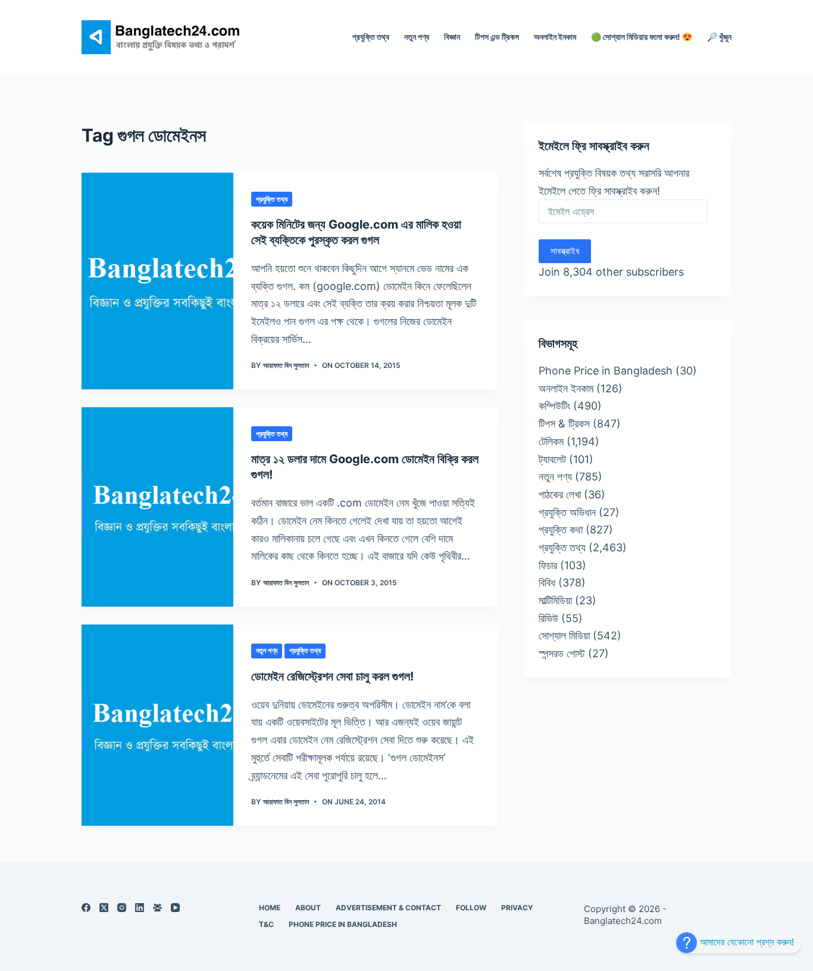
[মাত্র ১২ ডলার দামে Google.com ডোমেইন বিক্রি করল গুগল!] (158, 507)
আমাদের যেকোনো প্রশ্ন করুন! (745, 942)
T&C (266, 924)
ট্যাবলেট (552, 459)
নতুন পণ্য (416, 37)
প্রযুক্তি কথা (561, 529)
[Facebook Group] (157, 907)
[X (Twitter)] (103, 907)
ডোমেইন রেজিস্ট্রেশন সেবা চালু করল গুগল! (332, 676)
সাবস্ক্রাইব (565, 251)
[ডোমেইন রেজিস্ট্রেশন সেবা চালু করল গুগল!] (158, 725)
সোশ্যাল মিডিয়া (564, 635)
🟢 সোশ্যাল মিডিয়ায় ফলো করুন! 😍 (641, 37)
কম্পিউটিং (554, 405)
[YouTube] (175, 907)
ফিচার (548, 565)
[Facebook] (86, 907)
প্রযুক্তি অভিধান (567, 512)
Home (269, 907)
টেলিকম (551, 441)
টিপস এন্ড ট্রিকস (497, 37)
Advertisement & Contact (388, 907)
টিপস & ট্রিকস (564, 423)
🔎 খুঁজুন (719, 37)
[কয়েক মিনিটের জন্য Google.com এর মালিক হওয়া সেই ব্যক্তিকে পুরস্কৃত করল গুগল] (158, 281)
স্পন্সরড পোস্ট (562, 653)
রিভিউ (548, 618)
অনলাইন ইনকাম (555, 37)
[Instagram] (121, 907)
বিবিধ (547, 582)
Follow (471, 907)
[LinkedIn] (139, 907)
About (308, 907)
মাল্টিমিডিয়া (555, 600)
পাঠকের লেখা (560, 494)
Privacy (517, 907)
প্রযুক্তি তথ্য (370, 37)
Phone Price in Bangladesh (606, 370)
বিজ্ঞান (452, 37)
